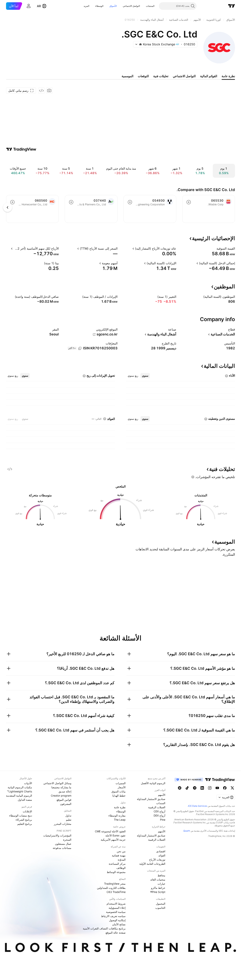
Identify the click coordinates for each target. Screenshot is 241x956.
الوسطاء (99, 6)
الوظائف (121, 867)
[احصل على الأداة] (41, 90)
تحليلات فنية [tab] (160, 76)
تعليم (68, 819)
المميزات (121, 783)
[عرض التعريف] (214, 248)
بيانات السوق (118, 791)
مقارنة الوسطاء (117, 815)
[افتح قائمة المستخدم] (28, 6)
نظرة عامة (120, 807)
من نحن (121, 851)
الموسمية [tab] (127, 76)
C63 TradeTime (116, 892)
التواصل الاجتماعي (131, 6)
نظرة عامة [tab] (228, 76)
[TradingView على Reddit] (179, 788)
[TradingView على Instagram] (209, 788)
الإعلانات (27, 811)
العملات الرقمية (156, 807)
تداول (68, 815)
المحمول (160, 903)
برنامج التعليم (24, 823)
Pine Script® (157, 892)
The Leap (120, 819)
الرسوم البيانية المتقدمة (19, 795)
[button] (143, 6)
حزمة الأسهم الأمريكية (113, 839)
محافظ (161, 875)
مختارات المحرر (62, 823)
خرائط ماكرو (158, 887)
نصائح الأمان (119, 924)
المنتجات (150, 6)
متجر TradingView (115, 883)
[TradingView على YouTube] (217, 788)
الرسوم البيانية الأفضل (153, 783)
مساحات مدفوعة (62, 847)
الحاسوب (160, 907)
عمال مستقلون (63, 843)
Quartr (186, 830)
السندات (160, 803)
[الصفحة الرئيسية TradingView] (231, 6)
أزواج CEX (159, 811)
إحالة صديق (65, 791)
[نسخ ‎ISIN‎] (80, 348)
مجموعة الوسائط (116, 872)
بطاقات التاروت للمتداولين (111, 887)
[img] (140, 44)
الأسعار (122, 787)
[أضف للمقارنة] (188, 202)
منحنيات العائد (157, 879)
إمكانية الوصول (117, 920)
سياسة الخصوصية (116, 911)
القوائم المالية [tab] (208, 76)
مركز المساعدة (117, 863)
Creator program (61, 795)
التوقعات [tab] (143, 76)
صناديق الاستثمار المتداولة (151, 799)
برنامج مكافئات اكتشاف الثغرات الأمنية (104, 928)
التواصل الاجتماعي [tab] (184, 76)
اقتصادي (160, 851)
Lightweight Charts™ (19, 791)
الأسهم (161, 794)
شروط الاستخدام (116, 903)
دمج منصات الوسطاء (20, 815)
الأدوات (28, 783)
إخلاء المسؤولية (117, 907)
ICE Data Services (197, 805)
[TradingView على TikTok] (187, 788)
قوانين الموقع (64, 799)
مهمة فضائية (119, 855)
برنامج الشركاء (24, 819)
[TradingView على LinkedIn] (202, 788)
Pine (162, 819)
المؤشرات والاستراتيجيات (57, 835)
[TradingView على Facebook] (224, 788)
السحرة (67, 839)
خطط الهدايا (119, 795)
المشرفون (65, 803)
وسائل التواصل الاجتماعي (57, 783)
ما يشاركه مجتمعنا (61, 787)
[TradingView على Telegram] (194, 788)
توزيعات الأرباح (157, 859)
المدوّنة (122, 859)
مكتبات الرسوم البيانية (20, 787)
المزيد (86, 6)
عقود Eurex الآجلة (115, 835)
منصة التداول (25, 799)
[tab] (145, 375)
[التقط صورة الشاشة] (49, 90)
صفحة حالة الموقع (116, 932)
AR (39, 6)
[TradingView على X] (232, 788)
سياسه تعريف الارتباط (113, 916)
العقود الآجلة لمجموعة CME (110, 831)
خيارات (161, 883)
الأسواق (113, 6)
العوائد (161, 855)
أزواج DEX (159, 815)
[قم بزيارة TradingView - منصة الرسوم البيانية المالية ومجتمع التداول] (21, 149)
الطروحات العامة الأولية (152, 863)
